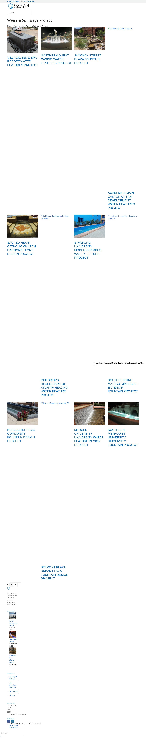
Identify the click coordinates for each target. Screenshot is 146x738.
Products (15, 691)
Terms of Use (13, 725)
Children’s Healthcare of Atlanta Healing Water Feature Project (54, 387)
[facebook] (8, 721)
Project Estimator (13, 678)
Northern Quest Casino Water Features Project (56, 59)
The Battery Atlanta (13, 640)
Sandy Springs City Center (13, 623)
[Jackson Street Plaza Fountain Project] (89, 38)
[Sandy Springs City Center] (12, 619)
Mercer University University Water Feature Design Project (89, 437)
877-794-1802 (29, 1)
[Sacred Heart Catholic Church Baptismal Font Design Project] (22, 226)
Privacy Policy (13, 727)
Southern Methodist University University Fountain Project (123, 437)
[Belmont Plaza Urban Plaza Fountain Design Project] (56, 482)
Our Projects (101, 363)
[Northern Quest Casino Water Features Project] (56, 38)
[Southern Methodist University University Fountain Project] (123, 413)
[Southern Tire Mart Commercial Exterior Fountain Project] (123, 295)
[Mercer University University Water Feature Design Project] (89, 413)
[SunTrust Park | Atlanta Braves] (12, 653)
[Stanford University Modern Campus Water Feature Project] (89, 226)
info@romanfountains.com (16, 714)
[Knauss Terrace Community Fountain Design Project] (22, 413)
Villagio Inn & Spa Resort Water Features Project (22, 61)
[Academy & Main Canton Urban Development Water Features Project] (123, 107)
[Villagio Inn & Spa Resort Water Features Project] (22, 40)
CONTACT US (13, 1)
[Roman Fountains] (18, 8)
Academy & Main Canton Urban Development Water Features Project (121, 200)
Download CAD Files (12, 686)
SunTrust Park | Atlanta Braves (12, 659)
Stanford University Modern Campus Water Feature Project (87, 250)
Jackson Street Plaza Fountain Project (87, 59)
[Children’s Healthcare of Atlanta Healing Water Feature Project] (56, 295)
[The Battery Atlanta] (12, 637)
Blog (13, 695)
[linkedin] (12, 721)
